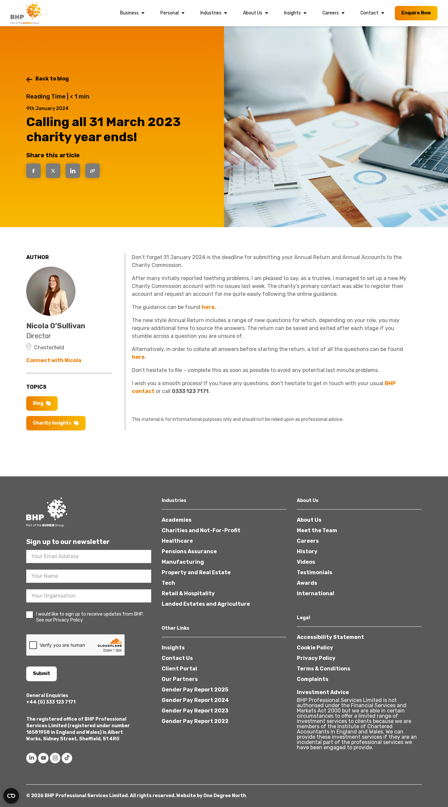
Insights (292, 13)
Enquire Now (416, 13)
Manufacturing (183, 562)
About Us (252, 13)
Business (129, 13)
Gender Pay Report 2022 (195, 721)
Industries (210, 13)
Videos (306, 562)
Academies (177, 520)
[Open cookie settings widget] (11, 796)
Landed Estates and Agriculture (206, 604)
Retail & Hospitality (188, 593)
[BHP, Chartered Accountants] (26, 13)
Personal (169, 13)
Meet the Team (317, 530)
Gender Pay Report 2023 (195, 711)
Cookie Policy (315, 647)
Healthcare (177, 541)
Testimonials (314, 572)
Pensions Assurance (189, 551)
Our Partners (180, 679)
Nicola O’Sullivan (55, 325)
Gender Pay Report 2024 (195, 700)
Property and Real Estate (196, 572)
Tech (168, 583)
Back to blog (52, 79)
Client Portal (179, 668)
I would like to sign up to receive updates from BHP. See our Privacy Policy (90, 617)
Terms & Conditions (323, 668)
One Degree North (224, 795)
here (138, 357)
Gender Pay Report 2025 (195, 690)
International (315, 593)
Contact (369, 13)
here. (209, 307)
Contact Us (177, 658)
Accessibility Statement (330, 637)
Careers (330, 13)
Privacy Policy (316, 658)
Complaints (312, 679)
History (307, 551)
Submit (41, 673)
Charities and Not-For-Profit (201, 530)
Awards (307, 583)
